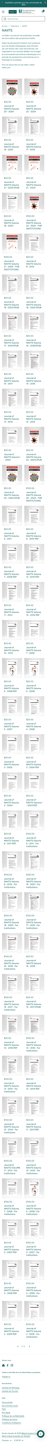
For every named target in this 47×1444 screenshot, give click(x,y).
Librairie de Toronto (10, 1391)
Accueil (4, 26)
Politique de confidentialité (13, 1416)
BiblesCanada (27, 1433)
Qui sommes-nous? (10, 1406)
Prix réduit (6, 1413)
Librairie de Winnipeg (10, 1388)
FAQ (4, 1409)
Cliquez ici (6, 1376)
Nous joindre (7, 1402)
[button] (42, 11)
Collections (15, 26)
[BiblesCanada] (27, 11)
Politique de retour (9, 1419)
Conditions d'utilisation (11, 1423)
